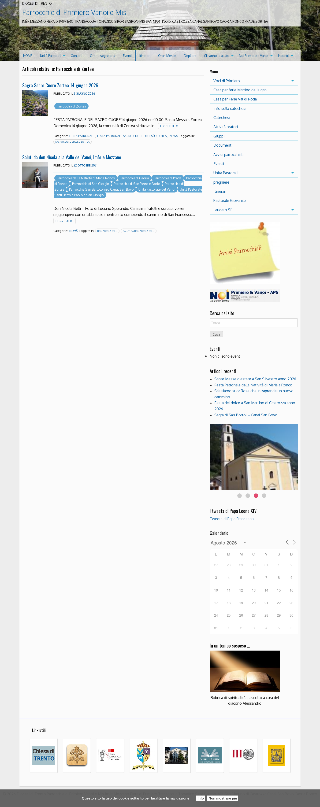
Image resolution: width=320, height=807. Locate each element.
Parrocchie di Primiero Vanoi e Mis (74, 12)
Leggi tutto (169, 126)
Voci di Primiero (226, 80)
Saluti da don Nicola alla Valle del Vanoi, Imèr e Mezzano (71, 157)
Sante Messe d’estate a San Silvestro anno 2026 (255, 379)
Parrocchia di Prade (168, 178)
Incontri (283, 56)
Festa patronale (81, 136)
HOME (27, 56)
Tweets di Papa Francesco (232, 518)
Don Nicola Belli (107, 231)
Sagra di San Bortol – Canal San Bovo (245, 415)
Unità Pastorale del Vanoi (156, 189)
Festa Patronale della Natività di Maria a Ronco (253, 385)
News (174, 136)
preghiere (221, 182)
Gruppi (218, 136)
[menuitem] (27, 55)
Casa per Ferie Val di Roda (235, 99)
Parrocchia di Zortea (71, 106)
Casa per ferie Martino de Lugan (240, 90)
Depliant (190, 56)
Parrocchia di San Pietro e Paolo (137, 184)
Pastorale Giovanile (229, 200)
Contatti (76, 56)
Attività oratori (225, 126)
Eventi (127, 56)
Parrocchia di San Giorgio (90, 184)
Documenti (222, 145)
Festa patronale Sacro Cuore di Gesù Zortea (132, 136)
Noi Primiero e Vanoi (253, 56)
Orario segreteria (102, 56)
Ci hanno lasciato (216, 56)
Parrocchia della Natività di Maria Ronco (86, 178)
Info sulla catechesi (229, 108)
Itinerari (144, 56)
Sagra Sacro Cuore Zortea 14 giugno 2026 (60, 85)
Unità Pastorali (50, 56)
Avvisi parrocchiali (228, 154)
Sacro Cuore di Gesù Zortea (72, 141)
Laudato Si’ (222, 209)
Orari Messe (167, 56)
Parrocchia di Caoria (134, 178)
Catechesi (221, 117)
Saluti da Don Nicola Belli (138, 231)
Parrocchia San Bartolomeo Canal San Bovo (101, 189)
